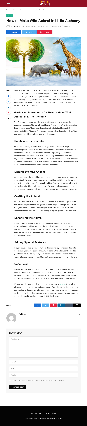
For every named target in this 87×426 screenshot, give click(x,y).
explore (62, 284)
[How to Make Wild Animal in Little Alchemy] (43, 61)
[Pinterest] (8, 112)
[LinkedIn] (8, 107)
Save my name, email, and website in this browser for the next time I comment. (38, 380)
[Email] (8, 118)
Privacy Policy (50, 413)
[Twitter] (8, 101)
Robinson (15, 26)
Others (10, 15)
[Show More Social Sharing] (55, 32)
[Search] (78, 3)
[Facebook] (8, 96)
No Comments (56, 26)
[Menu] (8, 3)
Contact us (36, 413)
